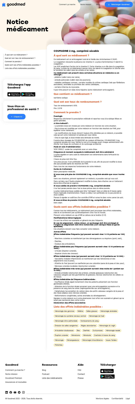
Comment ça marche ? (15, 370)
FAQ (79, 370)
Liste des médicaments (52, 378)
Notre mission (85, 4)
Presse (81, 378)
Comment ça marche (67, 4)
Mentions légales (102, 398)
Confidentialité (117, 398)
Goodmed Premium (13, 378)
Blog (98, 4)
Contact (81, 374)
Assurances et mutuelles (15, 382)
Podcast (45, 374)
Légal (128, 398)
